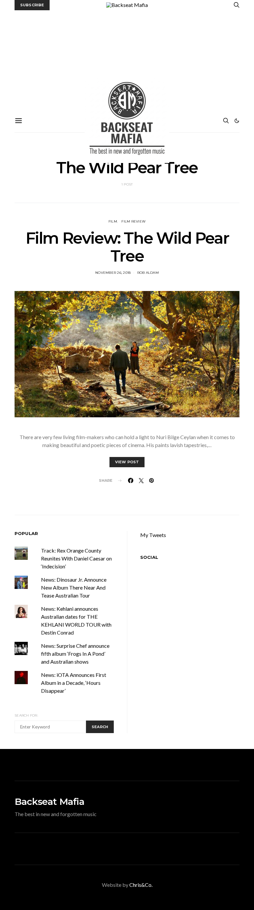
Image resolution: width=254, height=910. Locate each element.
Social (149, 557)
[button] (236, 120)
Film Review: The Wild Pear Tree (127, 247)
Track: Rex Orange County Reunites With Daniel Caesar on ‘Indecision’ (76, 558)
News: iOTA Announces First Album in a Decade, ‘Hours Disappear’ (73, 683)
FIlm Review (133, 221)
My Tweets (153, 535)
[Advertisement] (127, 60)
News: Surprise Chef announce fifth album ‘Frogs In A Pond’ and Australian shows (75, 653)
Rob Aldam (148, 272)
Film (112, 221)
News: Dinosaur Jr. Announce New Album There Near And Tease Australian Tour (73, 587)
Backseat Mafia (49, 801)
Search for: (26, 715)
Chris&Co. (140, 885)
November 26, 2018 (113, 272)
